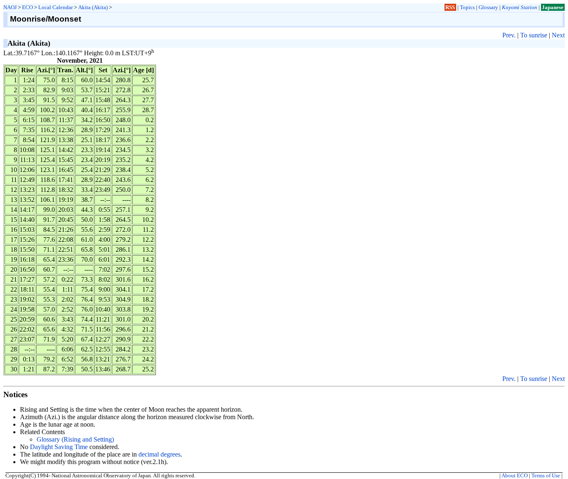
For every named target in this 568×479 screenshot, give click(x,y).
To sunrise (533, 35)
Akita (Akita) (93, 7)
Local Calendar (55, 7)
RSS (450, 7)
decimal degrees (159, 454)
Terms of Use (545, 476)
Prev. (509, 35)
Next (558, 35)
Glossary (488, 7)
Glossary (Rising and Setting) (75, 439)
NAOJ (10, 7)
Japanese (552, 7)
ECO (27, 7)
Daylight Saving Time (59, 446)
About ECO (514, 476)
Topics (467, 7)
